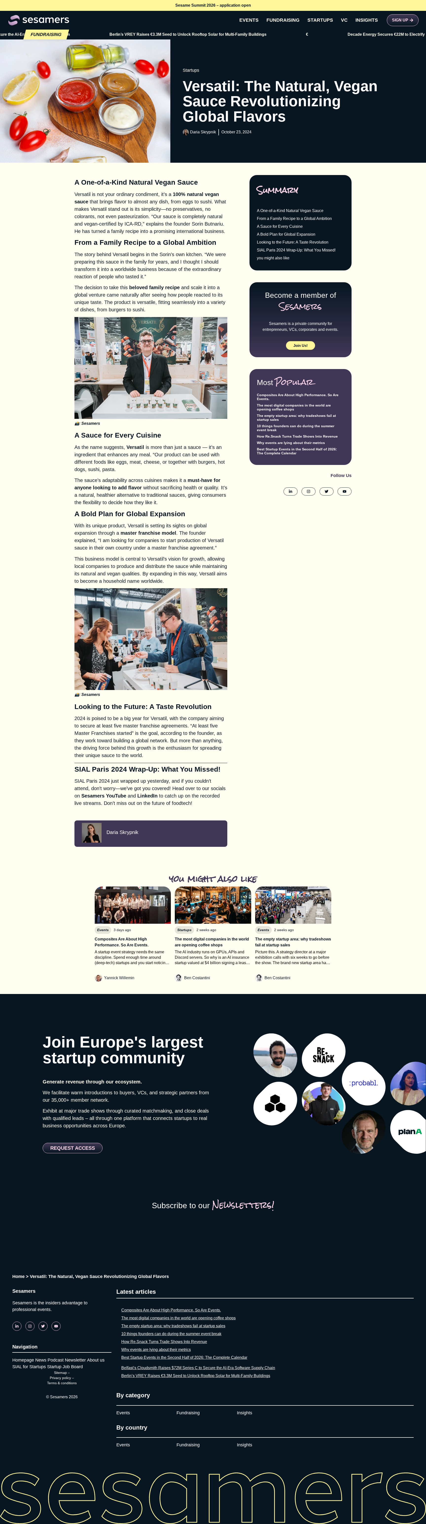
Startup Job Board (65, 1366)
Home (18, 1276)
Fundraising (188, 1412)
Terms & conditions (62, 1383)
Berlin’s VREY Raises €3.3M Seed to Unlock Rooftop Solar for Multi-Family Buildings (126, 34)
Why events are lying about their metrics (291, 443)
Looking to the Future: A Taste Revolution (292, 242)
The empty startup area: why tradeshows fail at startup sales (173, 1326)
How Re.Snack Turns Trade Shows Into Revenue (297, 436)
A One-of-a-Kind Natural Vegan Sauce (290, 211)
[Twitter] (43, 1326)
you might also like (273, 258)
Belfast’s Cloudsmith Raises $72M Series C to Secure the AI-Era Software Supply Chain (198, 1368)
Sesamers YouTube (103, 795)
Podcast (56, 1360)
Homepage (23, 1360)
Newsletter (75, 1360)
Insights (244, 1412)
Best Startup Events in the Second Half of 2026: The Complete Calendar (184, 1357)
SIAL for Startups (29, 1366)
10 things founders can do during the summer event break (171, 1334)
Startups (191, 70)
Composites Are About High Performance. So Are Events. (171, 1310)
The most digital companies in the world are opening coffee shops (294, 407)
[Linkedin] (16, 1326)
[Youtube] (56, 1326)
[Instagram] (30, 1326)
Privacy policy (60, 1378)
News (40, 1360)
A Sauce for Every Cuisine (280, 226)
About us (96, 1360)
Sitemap (60, 1373)
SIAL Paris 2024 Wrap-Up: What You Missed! (296, 250)
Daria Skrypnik (203, 132)
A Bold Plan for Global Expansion (286, 234)
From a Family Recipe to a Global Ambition (294, 218)
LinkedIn (147, 795)
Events (123, 1412)
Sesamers (90, 423)
